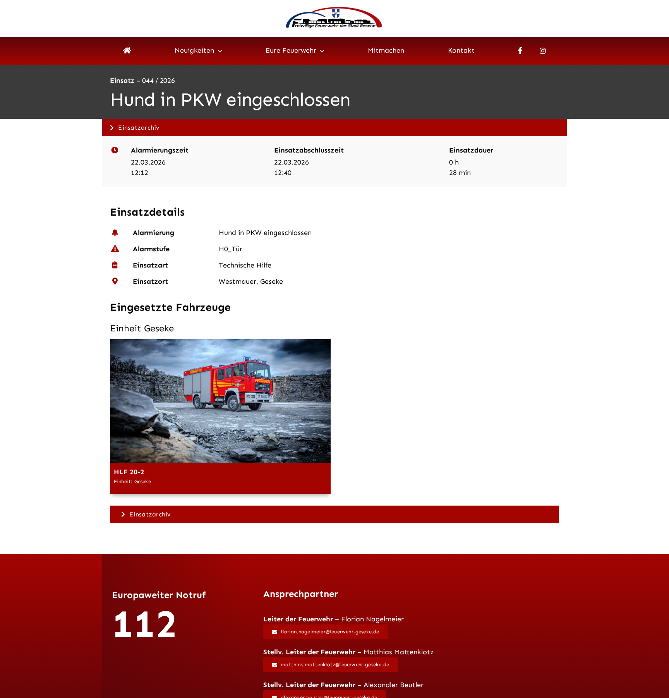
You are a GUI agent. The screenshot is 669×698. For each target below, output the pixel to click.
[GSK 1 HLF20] (220, 342)
